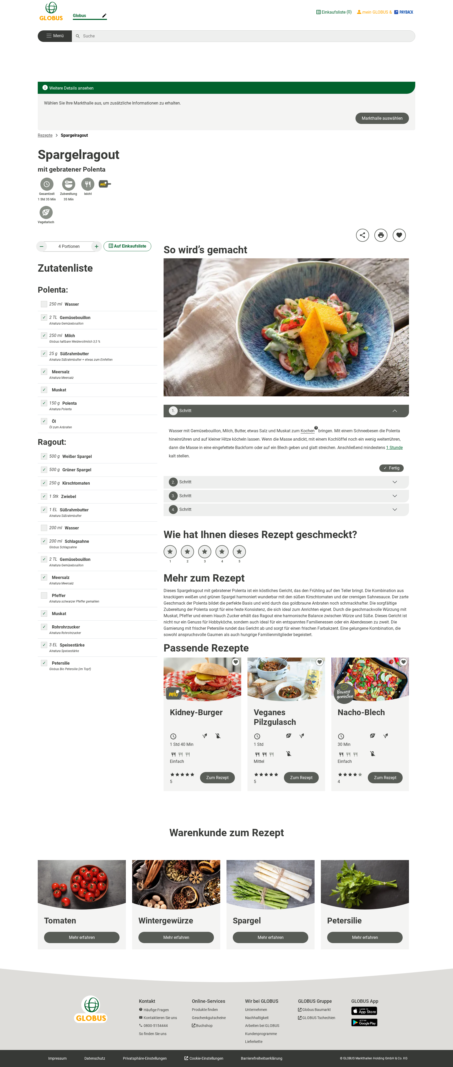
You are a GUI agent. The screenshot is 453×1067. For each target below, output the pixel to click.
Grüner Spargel (76, 469)
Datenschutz (94, 1058)
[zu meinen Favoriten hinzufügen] (399, 235)
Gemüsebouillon (75, 317)
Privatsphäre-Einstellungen (145, 1058)
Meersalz (60, 371)
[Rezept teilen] (362, 235)
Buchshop (204, 1026)
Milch (70, 335)
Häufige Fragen (156, 1010)
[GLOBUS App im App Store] (366, 1011)
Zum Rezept (217, 777)
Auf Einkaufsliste (129, 246)
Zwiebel (68, 496)
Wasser (72, 304)
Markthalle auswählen (382, 118)
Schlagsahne (77, 541)
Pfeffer (59, 595)
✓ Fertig (392, 468)
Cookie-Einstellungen (206, 1058)
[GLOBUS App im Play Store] (364, 1022)
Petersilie (61, 663)
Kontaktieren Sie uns (160, 1018)
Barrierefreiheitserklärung (261, 1058)
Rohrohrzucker (66, 627)
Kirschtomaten (76, 483)
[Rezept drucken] (380, 235)
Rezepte (45, 135)
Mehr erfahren (82, 937)
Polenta (69, 403)
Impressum (57, 1058)
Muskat (59, 389)
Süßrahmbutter (74, 353)
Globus (79, 15)
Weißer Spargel (77, 456)
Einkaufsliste (334, 12)
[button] (54, 36)
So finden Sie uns (152, 1034)
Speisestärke (72, 645)
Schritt (181, 410)
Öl (54, 421)
